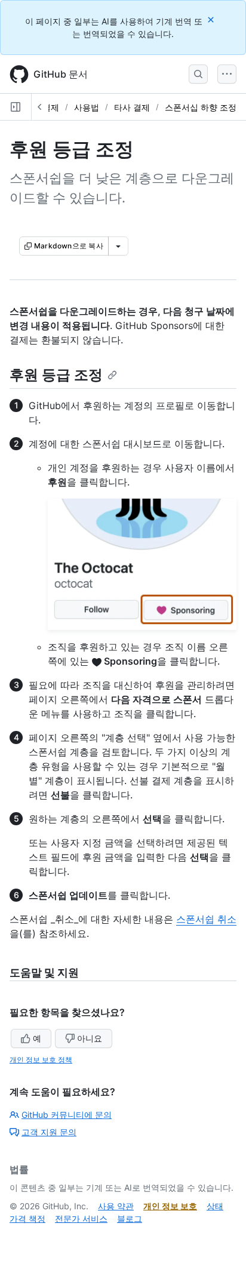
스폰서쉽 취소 (206, 919)
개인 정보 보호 (170, 1206)
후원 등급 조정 (56, 374)
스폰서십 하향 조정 (200, 107)
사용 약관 (116, 1206)
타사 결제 (132, 107)
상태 (215, 1206)
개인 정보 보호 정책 (41, 1059)
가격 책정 (27, 1218)
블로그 (129, 1218)
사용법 (86, 107)
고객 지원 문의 (48, 1132)
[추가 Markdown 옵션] (118, 246)
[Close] (212, 19)
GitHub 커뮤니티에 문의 (66, 1115)
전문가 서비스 (81, 1218)
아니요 (89, 1038)
